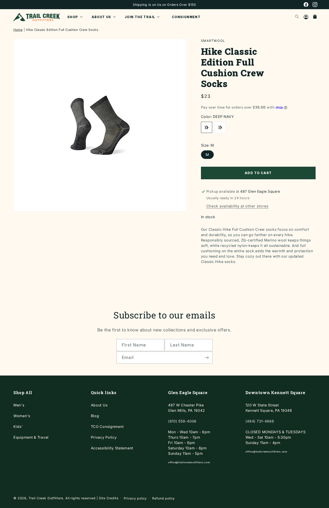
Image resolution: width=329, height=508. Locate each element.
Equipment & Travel (31, 437)
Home (18, 30)
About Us (99, 405)
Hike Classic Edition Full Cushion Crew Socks (62, 30)
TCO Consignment (107, 426)
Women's (21, 416)
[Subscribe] (207, 357)
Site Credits (108, 498)
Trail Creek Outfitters (46, 498)
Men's (18, 405)
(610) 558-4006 (182, 421)
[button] (75, 17)
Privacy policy (135, 498)
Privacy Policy (104, 437)
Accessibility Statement (112, 448)
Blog (95, 416)
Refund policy (163, 498)
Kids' (18, 426)
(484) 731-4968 (260, 421)
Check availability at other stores (237, 206)
